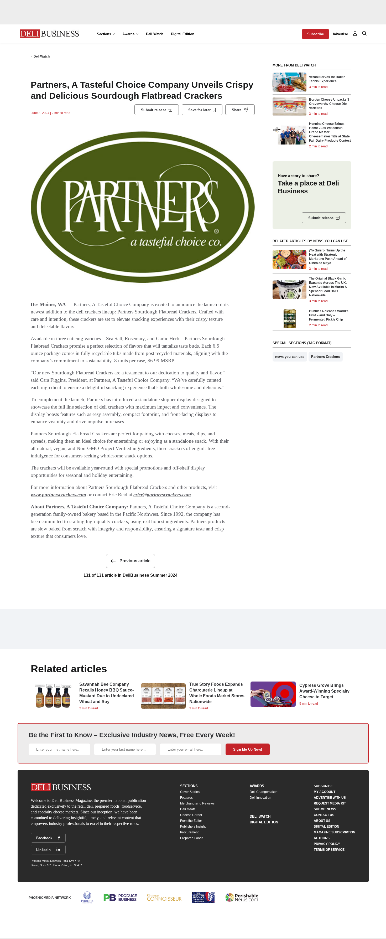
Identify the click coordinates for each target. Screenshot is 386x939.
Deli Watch (154, 34)
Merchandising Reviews (197, 803)
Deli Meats (187, 809)
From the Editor (191, 821)
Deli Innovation (260, 797)
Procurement (189, 832)
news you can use (289, 357)
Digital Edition (182, 34)
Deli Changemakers (264, 792)
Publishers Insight (193, 826)
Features (186, 797)
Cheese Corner (191, 815)
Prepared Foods (191, 838)
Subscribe (315, 34)
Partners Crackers (325, 357)
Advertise (340, 34)
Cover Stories (190, 792)
